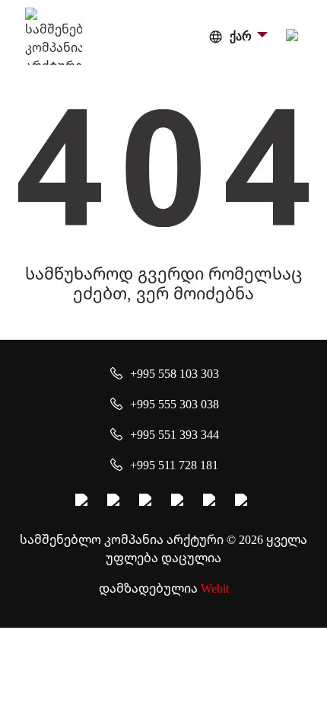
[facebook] (84, 502)
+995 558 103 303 (174, 373)
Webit (215, 588)
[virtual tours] (179, 502)
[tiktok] (243, 502)
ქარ (241, 36)
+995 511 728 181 (174, 464)
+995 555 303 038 (174, 403)
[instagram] (116, 502)
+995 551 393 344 (174, 434)
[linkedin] (211, 502)
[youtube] (148, 502)
